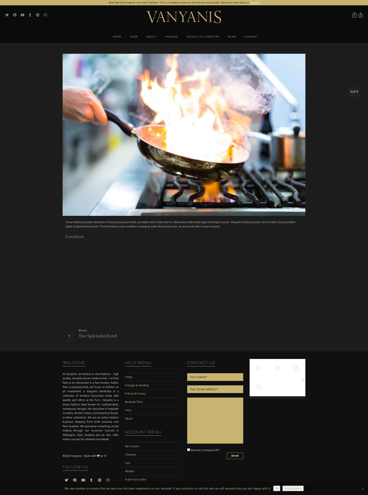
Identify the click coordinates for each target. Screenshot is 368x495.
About (128, 418)
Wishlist (129, 471)
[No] (363, 489)
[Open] (259, 368)
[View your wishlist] (360, 15)
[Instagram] (265, 375)
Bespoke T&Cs (134, 402)
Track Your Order (135, 479)
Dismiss (254, 2)
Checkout (130, 454)
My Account (132, 446)
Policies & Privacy (135, 393)
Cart (127, 463)
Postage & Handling (137, 385)
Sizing (128, 377)
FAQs (128, 410)
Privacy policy (293, 488)
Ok (277, 488)
